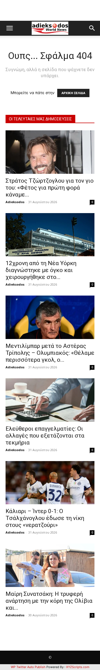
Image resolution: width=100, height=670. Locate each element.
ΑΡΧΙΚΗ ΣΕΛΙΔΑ (73, 93)
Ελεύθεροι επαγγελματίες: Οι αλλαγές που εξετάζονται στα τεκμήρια (45, 435)
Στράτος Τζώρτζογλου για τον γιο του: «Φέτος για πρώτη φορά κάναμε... (50, 187)
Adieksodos (15, 202)
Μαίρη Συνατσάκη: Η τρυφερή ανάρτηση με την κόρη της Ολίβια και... (49, 601)
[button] (9, 28)
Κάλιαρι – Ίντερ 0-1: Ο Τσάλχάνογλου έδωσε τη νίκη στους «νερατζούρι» (45, 518)
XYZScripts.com (77, 667)
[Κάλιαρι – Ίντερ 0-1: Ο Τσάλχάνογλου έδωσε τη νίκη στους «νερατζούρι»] (50, 483)
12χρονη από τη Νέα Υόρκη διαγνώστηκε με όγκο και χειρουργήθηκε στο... (41, 270)
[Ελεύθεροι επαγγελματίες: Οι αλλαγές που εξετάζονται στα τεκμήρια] (50, 400)
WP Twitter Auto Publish (28, 667)
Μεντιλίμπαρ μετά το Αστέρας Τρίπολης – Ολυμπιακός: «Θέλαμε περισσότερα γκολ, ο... (50, 353)
